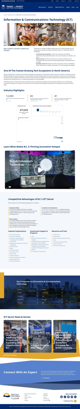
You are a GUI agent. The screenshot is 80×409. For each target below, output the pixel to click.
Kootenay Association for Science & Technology (18, 244)
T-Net (54, 240)
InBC (33, 236)
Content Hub (46, 400)
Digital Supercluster (15, 259)
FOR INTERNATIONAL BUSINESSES (8, 0)
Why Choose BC (42, 7)
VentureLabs (13, 253)
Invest (73, 7)
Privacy (44, 397)
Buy (77, 7)
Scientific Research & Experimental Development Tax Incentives (40, 242)
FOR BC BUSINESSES (20, 0)
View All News (11, 355)
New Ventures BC (14, 252)
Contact (26, 400)
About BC (50, 7)
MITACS (33, 249)
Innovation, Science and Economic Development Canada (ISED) (40, 245)
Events (25, 398)
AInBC (11, 248)
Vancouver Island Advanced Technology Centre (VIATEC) (17, 239)
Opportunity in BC (59, 7)
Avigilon (44, 289)
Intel (43, 296)
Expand (68, 7)
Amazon (19, 289)
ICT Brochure (56, 234)
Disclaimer (45, 395)
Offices (26, 395)
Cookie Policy (46, 398)
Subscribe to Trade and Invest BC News (68, 401)
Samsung (19, 302)
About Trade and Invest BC (30, 393)
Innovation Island (14, 250)
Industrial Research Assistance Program (39, 239)
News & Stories (27, 397)
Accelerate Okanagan (15, 236)
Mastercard (20, 299)
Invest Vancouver (57, 243)
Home (5, 14)
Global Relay (45, 292)
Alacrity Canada (14, 246)
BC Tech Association (15, 234)
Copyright (45, 393)
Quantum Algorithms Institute (17, 257)
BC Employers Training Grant (39, 251)
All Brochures (56, 236)
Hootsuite (19, 296)
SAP (43, 302)
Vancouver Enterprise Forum (60, 242)
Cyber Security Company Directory (61, 238)
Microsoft (44, 299)
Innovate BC (13, 241)
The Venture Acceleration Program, (50, 209)
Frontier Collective (14, 255)
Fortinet (19, 292)
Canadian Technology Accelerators (40, 247)
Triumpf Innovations (15, 261)
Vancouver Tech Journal (59, 245)
